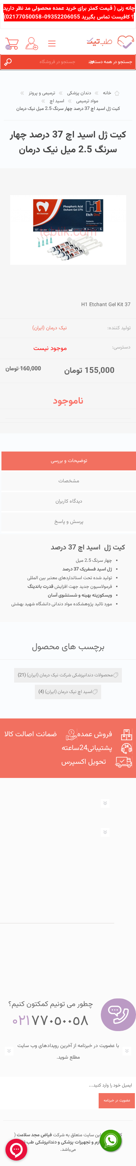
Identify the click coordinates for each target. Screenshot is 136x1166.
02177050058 (24, 17)
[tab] (68, 462)
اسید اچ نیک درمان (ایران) (68, 692)
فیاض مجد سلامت (34, 1135)
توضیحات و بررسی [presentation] (69, 461)
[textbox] (50, 62)
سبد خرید (12, 43)
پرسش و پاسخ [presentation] (68, 522)
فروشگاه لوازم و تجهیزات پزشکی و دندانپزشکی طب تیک (69, 1142)
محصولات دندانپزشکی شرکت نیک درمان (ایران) (70, 675)
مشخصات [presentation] (68, 481)
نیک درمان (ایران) (49, 328)
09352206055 (62, 17)
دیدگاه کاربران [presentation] (68, 502)
